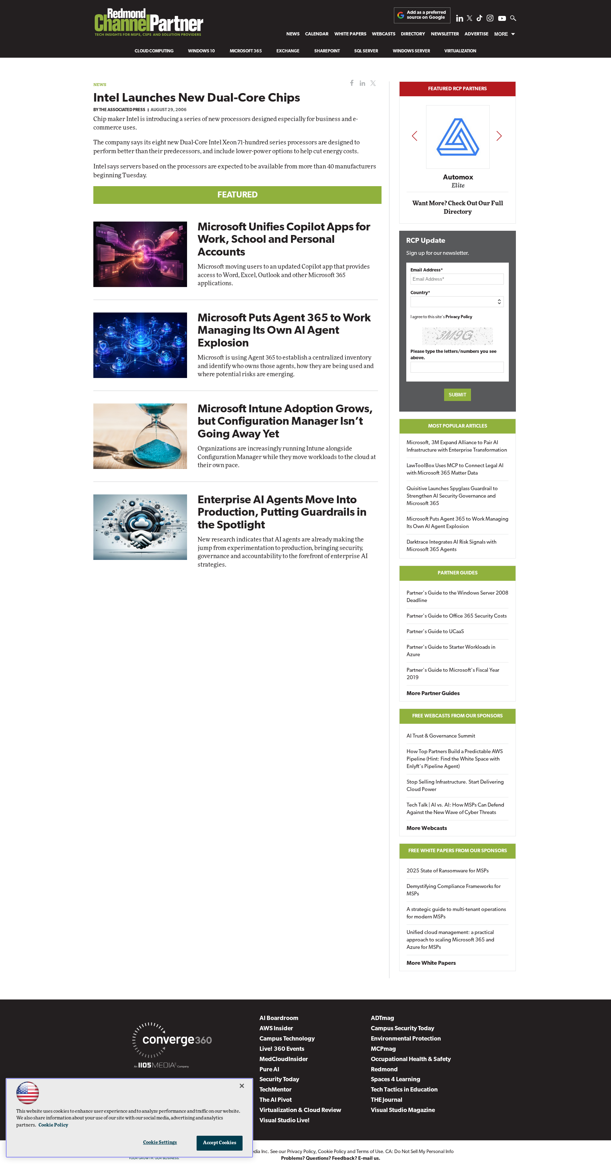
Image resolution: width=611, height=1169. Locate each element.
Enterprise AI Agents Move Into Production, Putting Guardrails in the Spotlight (282, 513)
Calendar (316, 34)
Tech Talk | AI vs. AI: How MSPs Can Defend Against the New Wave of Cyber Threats (455, 809)
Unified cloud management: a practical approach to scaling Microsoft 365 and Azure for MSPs (450, 940)
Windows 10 (201, 51)
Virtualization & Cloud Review (300, 1110)
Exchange (288, 51)
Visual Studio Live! (285, 1121)
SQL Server (366, 51)
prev (414, 135)
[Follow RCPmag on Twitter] (469, 19)
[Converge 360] (172, 1041)
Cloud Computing (154, 51)
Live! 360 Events (282, 1049)
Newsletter (445, 34)
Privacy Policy (459, 317)
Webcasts (383, 34)
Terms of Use (369, 1151)
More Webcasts (427, 828)
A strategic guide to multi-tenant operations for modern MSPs (456, 913)
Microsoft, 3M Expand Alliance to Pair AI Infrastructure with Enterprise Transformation (457, 446)
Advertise (476, 34)
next (499, 135)
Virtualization (460, 51)
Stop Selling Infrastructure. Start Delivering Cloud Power (455, 786)
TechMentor (276, 1090)
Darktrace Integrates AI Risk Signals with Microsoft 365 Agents (451, 546)
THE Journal (386, 1100)
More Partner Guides (433, 694)
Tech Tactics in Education (404, 1090)
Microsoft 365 (246, 51)
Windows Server (411, 51)
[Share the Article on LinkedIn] (361, 83)
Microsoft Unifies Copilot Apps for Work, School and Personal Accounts (284, 240)
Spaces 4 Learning (395, 1080)
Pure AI (269, 1070)
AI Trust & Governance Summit (441, 736)
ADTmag (382, 1018)
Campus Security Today (402, 1029)
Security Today (279, 1080)
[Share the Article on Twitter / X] (372, 83)
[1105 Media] (161, 1066)
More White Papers (431, 963)
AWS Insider (276, 1029)
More (501, 34)
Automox (458, 177)
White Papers (350, 34)
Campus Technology (287, 1039)
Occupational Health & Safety (411, 1059)
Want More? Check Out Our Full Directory (457, 207)
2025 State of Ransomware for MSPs (448, 871)
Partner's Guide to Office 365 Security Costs (457, 616)
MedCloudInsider (284, 1059)
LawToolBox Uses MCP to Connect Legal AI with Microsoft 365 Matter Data (455, 469)
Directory (413, 34)
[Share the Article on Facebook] (350, 83)
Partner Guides (458, 573)
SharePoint (327, 51)
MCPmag (383, 1049)
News (292, 34)
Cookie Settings (160, 1142)
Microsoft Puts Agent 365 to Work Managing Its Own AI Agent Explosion (284, 331)
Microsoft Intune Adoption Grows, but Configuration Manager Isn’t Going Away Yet (285, 422)
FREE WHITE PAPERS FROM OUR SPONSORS (457, 851)
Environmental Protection (406, 1039)
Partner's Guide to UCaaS (435, 632)
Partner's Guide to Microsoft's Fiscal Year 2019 (453, 674)
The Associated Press (122, 110)
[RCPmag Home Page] (148, 24)
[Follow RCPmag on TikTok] (479, 20)
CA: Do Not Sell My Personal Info (419, 1151)
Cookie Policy (332, 1151)
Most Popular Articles (457, 426)
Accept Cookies (220, 1143)
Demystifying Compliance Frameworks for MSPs (454, 890)
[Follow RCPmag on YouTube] (502, 19)
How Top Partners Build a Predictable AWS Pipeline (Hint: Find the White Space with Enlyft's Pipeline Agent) (455, 759)
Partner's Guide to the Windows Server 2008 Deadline (457, 597)
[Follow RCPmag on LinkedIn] (459, 20)
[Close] (242, 1086)
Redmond (384, 1070)
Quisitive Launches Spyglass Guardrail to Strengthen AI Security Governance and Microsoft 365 (452, 496)
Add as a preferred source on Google (426, 15)
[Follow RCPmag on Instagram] (490, 20)
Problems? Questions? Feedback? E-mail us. (330, 1158)
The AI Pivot (276, 1100)
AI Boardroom (279, 1018)
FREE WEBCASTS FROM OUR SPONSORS (457, 716)
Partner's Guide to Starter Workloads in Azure (451, 651)
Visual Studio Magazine (403, 1110)
